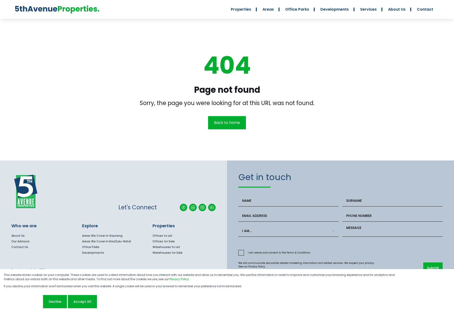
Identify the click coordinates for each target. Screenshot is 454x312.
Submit (433, 268)
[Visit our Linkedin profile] (193, 207)
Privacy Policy (256, 266)
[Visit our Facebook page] (183, 207)
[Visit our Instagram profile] (202, 207)
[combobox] (287, 230)
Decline (55, 301)
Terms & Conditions (298, 252)
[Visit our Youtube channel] (212, 207)
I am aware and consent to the (279, 252)
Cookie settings (22, 301)
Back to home (227, 122)
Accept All (82, 301)
